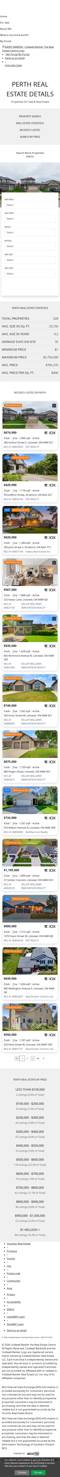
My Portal (23, 54)
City (9, 1266)
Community (13, 1281)
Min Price (9, 199)
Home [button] (3, 16)
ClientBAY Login (16, 1317)
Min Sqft (9, 254)
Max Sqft (9, 268)
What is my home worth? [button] (14, 35)
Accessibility (14, 1302)
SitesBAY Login (15, 1324)
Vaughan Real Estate (19, 1243)
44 (38, 1058)
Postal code (13, 1273)
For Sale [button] (4, 22)
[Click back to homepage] (30, 48)
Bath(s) (8, 240)
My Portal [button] (5, 41)
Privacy (11, 1294)
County (11, 1258)
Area (9, 1288)
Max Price (9, 213)
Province (12, 1251)
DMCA (10, 1309)
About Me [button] (5, 29)
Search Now (30, 284)
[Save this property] (54, 405)
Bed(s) (8, 227)
